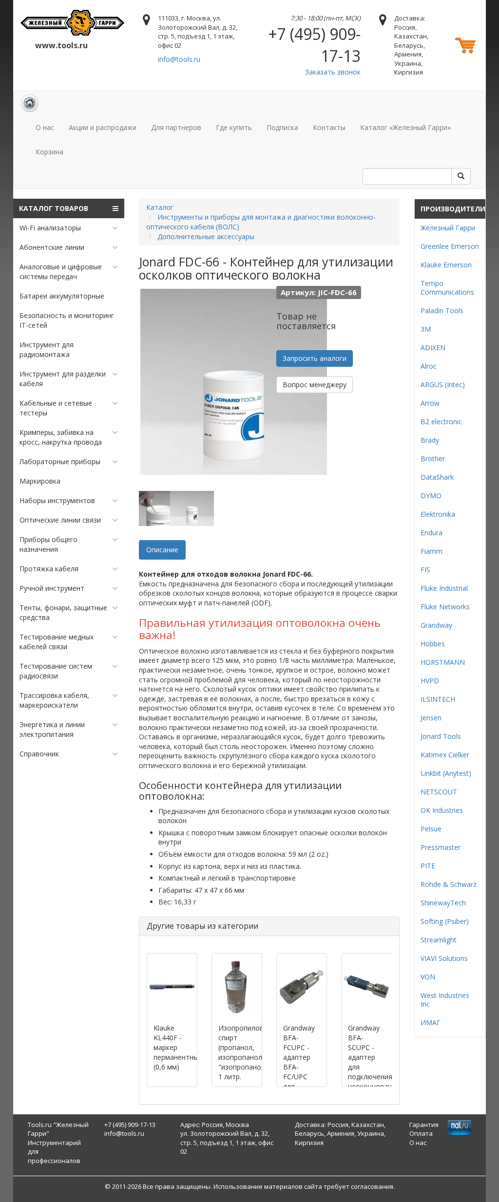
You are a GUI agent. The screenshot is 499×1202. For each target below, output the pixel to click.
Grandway (436, 625)
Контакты (329, 127)
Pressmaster (441, 847)
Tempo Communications (447, 288)
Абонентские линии (51, 247)
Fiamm (431, 551)
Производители (453, 208)
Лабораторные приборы (59, 461)
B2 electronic (441, 421)
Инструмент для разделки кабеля (62, 378)
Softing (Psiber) (445, 921)
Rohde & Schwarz (449, 884)
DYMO (431, 495)
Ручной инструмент (51, 588)
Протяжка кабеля (48, 568)
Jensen (431, 717)
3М (426, 329)
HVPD (430, 680)
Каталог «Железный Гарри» (405, 127)
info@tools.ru (179, 59)
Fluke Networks (445, 606)
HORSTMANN (443, 662)
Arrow (430, 403)
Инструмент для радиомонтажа (46, 349)
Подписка (282, 127)
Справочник (39, 753)
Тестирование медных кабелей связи (56, 641)
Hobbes (433, 643)
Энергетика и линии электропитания (52, 729)
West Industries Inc (445, 1000)
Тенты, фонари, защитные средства (63, 612)
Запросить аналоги (314, 358)
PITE (428, 865)
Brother (433, 458)
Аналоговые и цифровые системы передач (60, 271)
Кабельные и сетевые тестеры (55, 407)
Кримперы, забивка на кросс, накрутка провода (60, 437)
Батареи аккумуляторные (61, 295)
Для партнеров (176, 127)
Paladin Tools (442, 310)
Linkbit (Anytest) (446, 773)
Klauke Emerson (446, 264)
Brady (430, 440)
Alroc (429, 366)
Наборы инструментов (57, 500)
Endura (431, 532)
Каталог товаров (53, 208)
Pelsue (431, 828)
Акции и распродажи (102, 127)
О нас (45, 127)
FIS (425, 569)
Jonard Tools (441, 736)
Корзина (49, 151)
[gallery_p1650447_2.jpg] (192, 508)
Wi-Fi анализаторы (50, 227)
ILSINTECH (438, 699)
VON (428, 976)
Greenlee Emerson (450, 246)
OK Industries (442, 810)
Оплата (421, 1133)
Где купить (234, 127)
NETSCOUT (439, 791)
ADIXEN (433, 347)
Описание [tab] (162, 549)
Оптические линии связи (60, 520)
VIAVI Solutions (444, 958)
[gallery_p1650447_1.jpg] (161, 508)
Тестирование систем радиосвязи (55, 670)
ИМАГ (431, 1022)
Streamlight (439, 939)
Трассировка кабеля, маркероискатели (54, 700)
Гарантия (424, 1124)
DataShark (437, 477)
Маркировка (39, 481)
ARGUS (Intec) (443, 384)
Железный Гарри (448, 227)
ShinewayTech (443, 902)
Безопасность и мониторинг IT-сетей (66, 320)
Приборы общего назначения (48, 544)
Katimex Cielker (445, 754)
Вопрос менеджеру (314, 384)
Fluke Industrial (444, 588)
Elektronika (438, 514)
